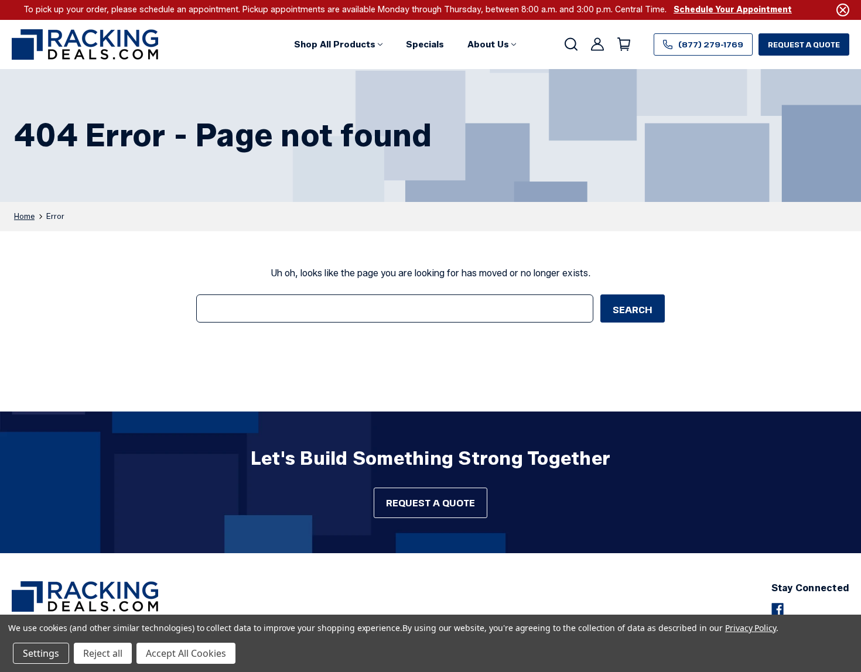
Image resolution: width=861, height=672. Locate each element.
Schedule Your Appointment (733, 10)
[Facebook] (777, 609)
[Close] (842, 10)
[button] (338, 44)
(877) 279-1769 (710, 44)
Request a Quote (804, 44)
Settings (41, 653)
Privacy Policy (750, 627)
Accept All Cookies (186, 653)
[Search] (570, 44)
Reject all (102, 653)
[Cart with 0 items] (623, 44)
